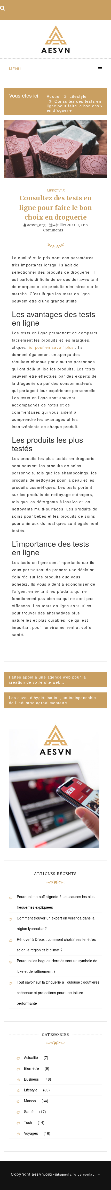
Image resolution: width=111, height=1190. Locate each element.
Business (31, 1079)
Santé (29, 1111)
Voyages (31, 1133)
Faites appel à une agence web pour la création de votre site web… (47, 679)
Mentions (55, 1174)
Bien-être (31, 1068)
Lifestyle (56, 190)
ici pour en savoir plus (51, 347)
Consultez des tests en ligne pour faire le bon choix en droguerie (55, 207)
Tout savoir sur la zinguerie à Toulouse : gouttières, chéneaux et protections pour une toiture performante (58, 992)
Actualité (31, 1057)
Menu (15, 68)
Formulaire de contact (77, 1174)
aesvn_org (36, 225)
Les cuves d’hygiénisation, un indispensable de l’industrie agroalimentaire (52, 700)
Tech (28, 1122)
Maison (30, 1100)
